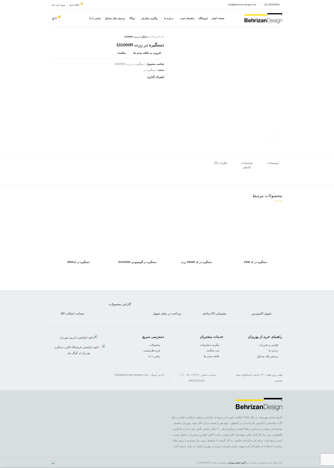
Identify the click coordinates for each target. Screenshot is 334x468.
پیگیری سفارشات (209, 344)
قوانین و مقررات (268, 344)
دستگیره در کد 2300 (255, 262)
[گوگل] (132, 77)
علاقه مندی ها (211, 356)
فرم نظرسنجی (151, 350)
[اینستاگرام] (78, 375)
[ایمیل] (128, 77)
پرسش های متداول (267, 356)
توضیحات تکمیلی (247, 165)
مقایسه (122, 52)
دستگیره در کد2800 (78, 262)
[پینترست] (123, 77)
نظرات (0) (220, 162)
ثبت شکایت (212, 350)
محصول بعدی (54, 37)
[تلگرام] (67, 375)
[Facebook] (142, 77)
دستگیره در (150, 69)
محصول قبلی (61, 37)
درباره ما (273, 350)
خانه (162, 37)
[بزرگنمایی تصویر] (274, 139)
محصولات (154, 344)
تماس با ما (154, 356)
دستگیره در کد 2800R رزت (196, 262)
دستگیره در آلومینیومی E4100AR (137, 262)
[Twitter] (137, 77)
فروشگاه (154, 37)
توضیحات (273, 162)
